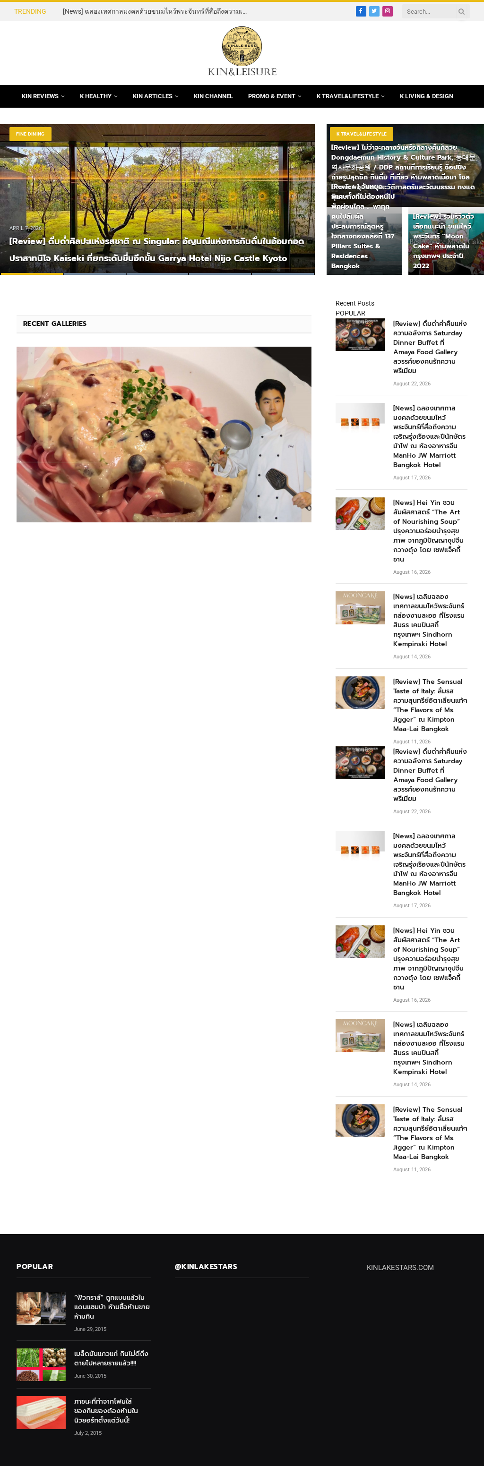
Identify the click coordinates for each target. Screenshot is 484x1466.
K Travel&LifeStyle (348, 96)
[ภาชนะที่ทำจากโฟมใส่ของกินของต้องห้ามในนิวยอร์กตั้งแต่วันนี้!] (41, 1412)
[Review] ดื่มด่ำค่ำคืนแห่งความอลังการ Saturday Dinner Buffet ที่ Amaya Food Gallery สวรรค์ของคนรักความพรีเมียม (430, 347)
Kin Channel (213, 96)
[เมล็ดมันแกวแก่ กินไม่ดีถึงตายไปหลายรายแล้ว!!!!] (41, 1364)
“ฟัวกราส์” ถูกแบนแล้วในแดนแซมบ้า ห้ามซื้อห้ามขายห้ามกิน (112, 1307)
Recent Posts (355, 303)
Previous (17, 193)
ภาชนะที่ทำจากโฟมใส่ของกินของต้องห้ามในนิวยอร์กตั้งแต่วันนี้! (106, 1411)
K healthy (96, 96)
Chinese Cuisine (37, 133)
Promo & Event (271, 96)
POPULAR (350, 313)
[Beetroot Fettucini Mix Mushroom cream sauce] (164, 434)
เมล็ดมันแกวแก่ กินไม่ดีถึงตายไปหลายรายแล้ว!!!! (111, 1358)
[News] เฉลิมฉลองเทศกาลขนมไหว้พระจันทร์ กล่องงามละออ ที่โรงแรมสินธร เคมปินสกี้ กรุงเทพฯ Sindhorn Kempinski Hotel (429, 620)
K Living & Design (426, 96)
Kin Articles (153, 96)
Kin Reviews (40, 96)
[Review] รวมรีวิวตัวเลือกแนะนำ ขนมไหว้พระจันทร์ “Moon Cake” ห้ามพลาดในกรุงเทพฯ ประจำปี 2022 (443, 241)
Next (297, 193)
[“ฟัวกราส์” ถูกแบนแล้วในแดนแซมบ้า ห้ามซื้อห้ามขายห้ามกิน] (41, 1308)
